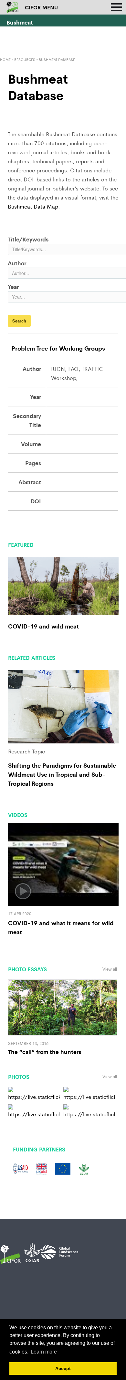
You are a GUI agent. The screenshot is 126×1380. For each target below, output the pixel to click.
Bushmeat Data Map (33, 206)
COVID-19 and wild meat (43, 626)
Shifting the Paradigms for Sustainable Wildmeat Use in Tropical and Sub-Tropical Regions (62, 774)
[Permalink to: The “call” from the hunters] (62, 1006)
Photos (18, 1076)
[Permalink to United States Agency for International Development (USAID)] (20, 1168)
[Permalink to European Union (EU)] (62, 1168)
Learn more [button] (44, 1351)
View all (109, 969)
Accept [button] (63, 1368)
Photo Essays (27, 969)
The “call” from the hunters (44, 1052)
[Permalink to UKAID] (41, 1168)
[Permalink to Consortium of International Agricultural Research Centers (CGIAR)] (84, 1168)
